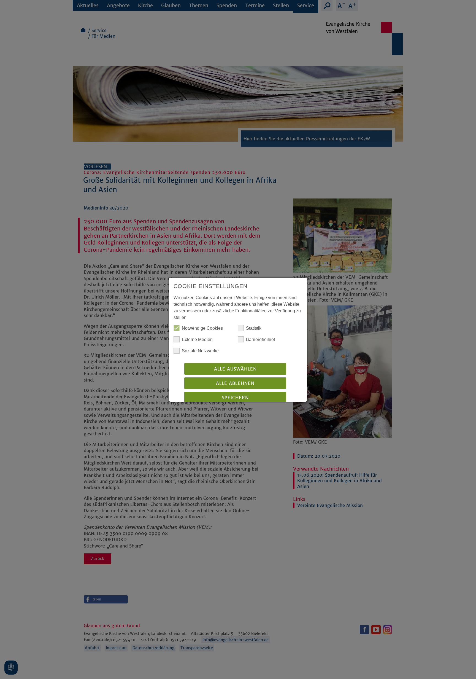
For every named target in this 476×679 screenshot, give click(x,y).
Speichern (235, 397)
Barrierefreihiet (260, 339)
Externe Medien (197, 339)
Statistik (253, 328)
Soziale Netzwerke (200, 350)
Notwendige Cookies (202, 328)
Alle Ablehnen (235, 383)
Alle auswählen (235, 369)
